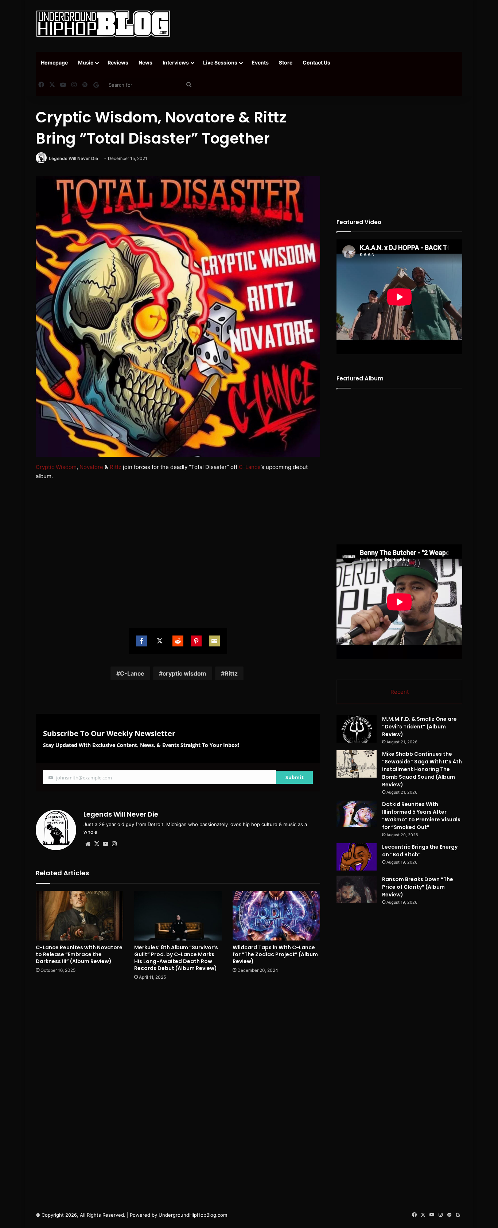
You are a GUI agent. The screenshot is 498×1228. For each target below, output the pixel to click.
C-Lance (250, 467)
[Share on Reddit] (177, 640)
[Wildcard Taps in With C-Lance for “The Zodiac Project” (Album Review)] (276, 915)
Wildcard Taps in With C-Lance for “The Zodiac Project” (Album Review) (275, 954)
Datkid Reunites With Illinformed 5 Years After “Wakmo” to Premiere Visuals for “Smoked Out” (421, 816)
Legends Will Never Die (73, 158)
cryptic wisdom (184, 673)
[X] (96, 844)
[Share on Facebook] (141, 640)
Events (260, 62)
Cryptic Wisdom (56, 467)
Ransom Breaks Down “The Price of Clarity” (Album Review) (417, 887)
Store (285, 62)
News (145, 62)
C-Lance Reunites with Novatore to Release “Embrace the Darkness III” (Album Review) (79, 954)
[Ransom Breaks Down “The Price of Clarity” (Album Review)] (356, 889)
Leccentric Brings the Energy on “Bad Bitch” (420, 850)
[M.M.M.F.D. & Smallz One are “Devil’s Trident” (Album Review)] (356, 729)
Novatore (91, 467)
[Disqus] (178, 1090)
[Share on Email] (214, 640)
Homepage (54, 62)
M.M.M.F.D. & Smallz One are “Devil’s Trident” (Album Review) (419, 726)
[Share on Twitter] (159, 640)
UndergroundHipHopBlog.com (193, 1215)
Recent (399, 691)
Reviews (118, 62)
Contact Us (316, 62)
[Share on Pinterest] (196, 640)
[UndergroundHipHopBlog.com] (103, 23)
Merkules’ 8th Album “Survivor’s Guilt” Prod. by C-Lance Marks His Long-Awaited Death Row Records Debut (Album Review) (176, 958)
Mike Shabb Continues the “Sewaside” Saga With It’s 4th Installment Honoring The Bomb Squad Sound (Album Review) (422, 769)
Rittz (115, 467)
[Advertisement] (322, 23)
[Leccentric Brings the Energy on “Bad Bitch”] (356, 857)
